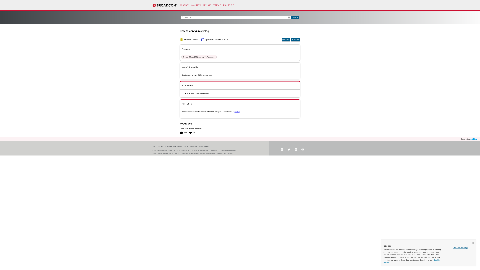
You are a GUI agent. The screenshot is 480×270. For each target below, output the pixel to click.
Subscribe (295, 39)
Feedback (286, 39)
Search (295, 17)
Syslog (237, 112)
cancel (289, 17)
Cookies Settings (460, 247)
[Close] (473, 243)
